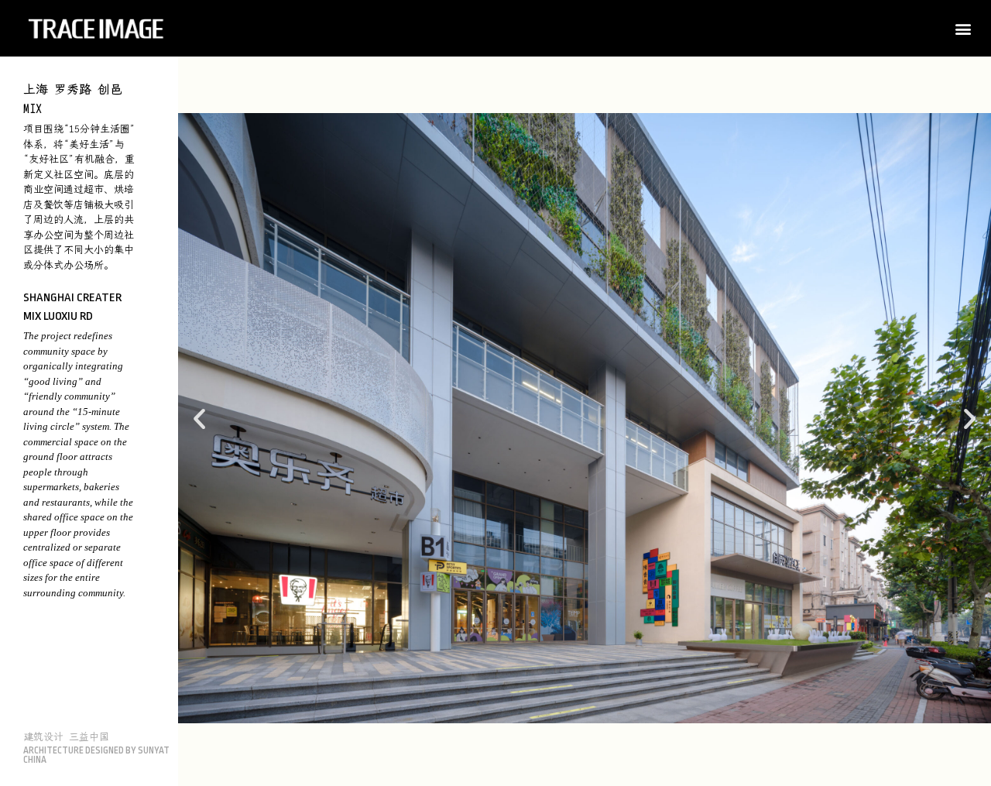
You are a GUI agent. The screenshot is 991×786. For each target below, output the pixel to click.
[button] (963, 28)
